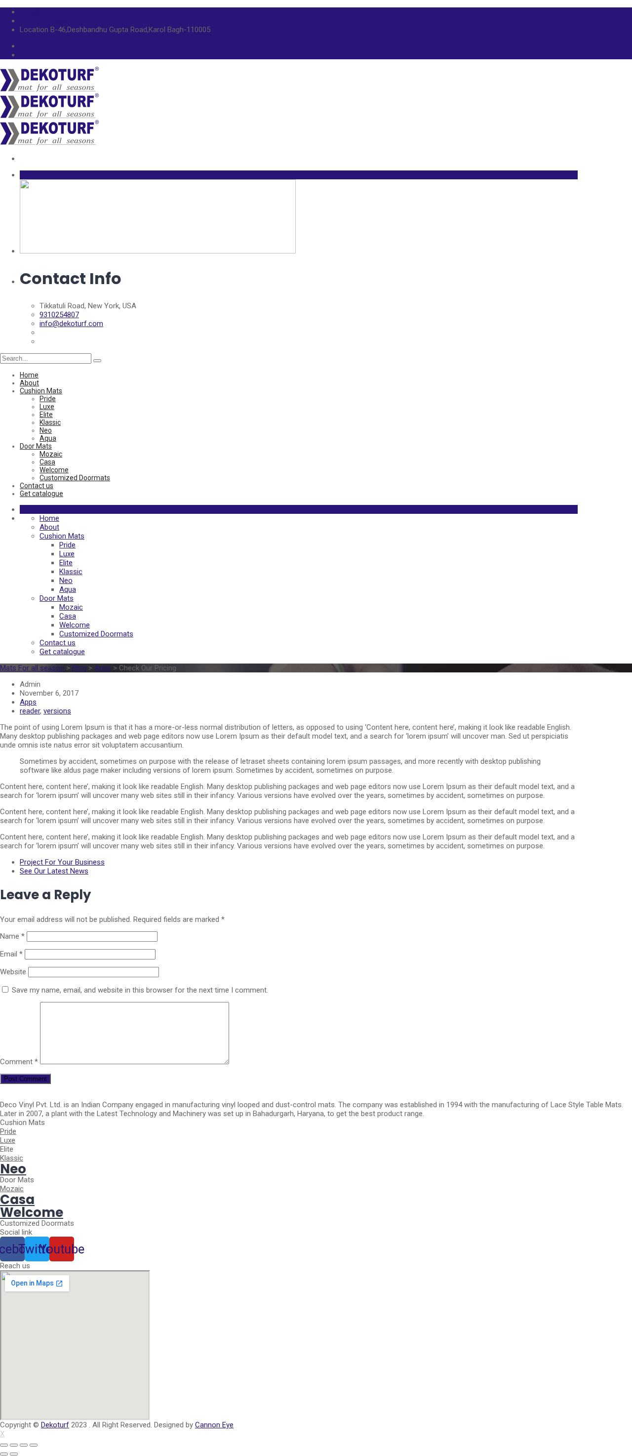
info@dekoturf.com (51, 11)
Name (12, 936)
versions (57, 711)
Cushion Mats (41, 391)
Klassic (50, 422)
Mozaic (51, 454)
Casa (47, 462)
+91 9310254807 (47, 20)
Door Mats (36, 446)
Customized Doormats (75, 478)
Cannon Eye (214, 1424)
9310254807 (59, 314)
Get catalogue (41, 494)
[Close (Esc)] (4, 1445)
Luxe (47, 407)
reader (30, 711)
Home (29, 375)
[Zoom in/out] (34, 1445)
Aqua (48, 438)
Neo (46, 430)
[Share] (14, 1445)
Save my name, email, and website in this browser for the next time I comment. (140, 990)
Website (13, 971)
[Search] (97, 360)
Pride (48, 399)
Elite (46, 414)
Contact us (36, 486)
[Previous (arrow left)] (4, 1454)
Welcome (54, 470)
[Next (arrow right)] (14, 1454)
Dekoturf (55, 1424)
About (29, 383)
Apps (28, 702)
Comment (19, 1061)
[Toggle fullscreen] (24, 1445)
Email (11, 954)
